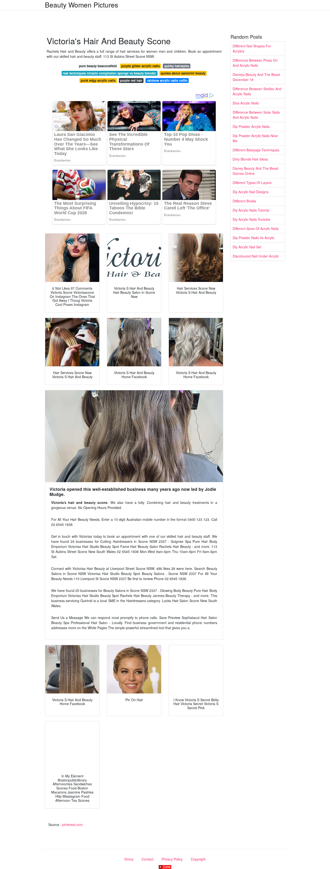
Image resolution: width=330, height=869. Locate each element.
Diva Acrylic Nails (246, 103)
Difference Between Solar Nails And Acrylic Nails (256, 115)
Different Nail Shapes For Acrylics (252, 48)
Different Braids (244, 201)
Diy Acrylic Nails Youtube (251, 219)
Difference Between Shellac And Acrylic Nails (257, 91)
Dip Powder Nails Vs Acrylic (253, 237)
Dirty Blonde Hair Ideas (250, 159)
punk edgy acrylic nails (98, 80)
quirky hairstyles (176, 66)
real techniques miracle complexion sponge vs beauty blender (109, 73)
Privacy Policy (172, 859)
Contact (147, 859)
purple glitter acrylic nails (140, 66)
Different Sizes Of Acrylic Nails (256, 228)
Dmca (128, 859)
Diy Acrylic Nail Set (247, 246)
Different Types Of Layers (252, 182)
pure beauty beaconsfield (98, 66)
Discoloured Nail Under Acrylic (256, 256)
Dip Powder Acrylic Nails (251, 126)
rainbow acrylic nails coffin (167, 80)
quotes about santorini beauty (183, 73)
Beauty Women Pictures (81, 4)
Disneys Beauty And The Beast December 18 (256, 77)
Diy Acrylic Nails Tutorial (251, 210)
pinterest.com (72, 824)
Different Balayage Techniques (256, 149)
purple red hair (131, 80)
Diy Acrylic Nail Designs (250, 191)
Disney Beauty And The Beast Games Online (255, 171)
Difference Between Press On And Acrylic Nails (255, 63)
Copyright (198, 859)
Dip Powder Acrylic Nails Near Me (255, 138)
